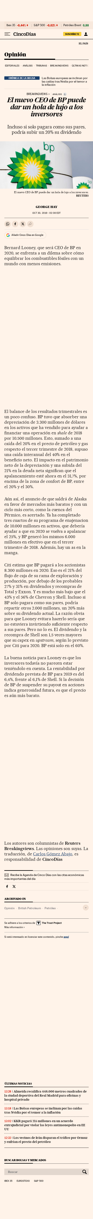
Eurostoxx (23, 1181)
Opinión (15, 55)
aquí (66, 936)
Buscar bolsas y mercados (25, 1160)
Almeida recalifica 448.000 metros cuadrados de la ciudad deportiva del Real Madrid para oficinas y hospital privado (45, 1096)
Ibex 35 (10, 25)
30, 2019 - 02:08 (46, 213)
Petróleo (50, 908)
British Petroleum (29, 908)
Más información (13, 927)
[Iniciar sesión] (86, 34)
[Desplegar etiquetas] (86, 907)
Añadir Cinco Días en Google (27, 234)
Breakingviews (59, 65)
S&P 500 (39, 25)
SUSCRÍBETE (72, 34)
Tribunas (41, 65)
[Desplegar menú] (7, 34)
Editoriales (12, 65)
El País (83, 43)
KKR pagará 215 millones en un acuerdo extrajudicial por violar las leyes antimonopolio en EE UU (44, 1125)
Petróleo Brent (72, 25)
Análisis (28, 65)
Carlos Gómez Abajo (52, 853)
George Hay (46, 207)
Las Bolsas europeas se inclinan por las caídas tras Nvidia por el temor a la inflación (65, 81)
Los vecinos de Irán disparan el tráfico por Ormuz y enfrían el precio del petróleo (45, 1140)
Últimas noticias (82, 65)
